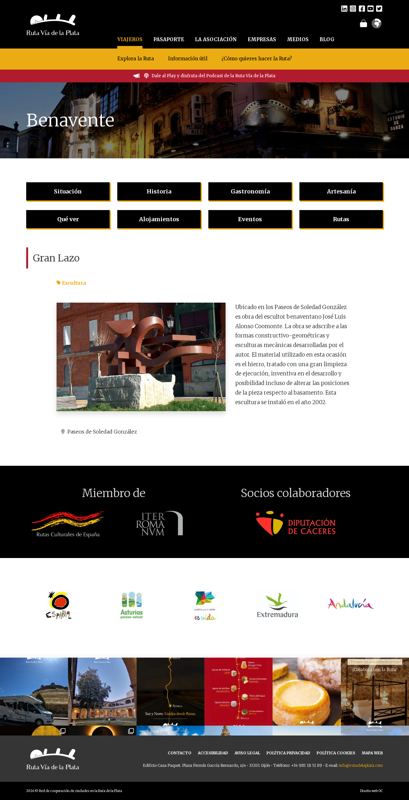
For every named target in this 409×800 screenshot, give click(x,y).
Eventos (250, 219)
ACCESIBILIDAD (213, 753)
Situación (68, 191)
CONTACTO (179, 753)
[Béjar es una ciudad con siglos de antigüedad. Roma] (102, 692)
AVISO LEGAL (247, 753)
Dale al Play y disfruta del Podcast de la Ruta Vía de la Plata (213, 76)
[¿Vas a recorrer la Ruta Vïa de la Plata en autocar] (34, 692)
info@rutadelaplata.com (361, 765)
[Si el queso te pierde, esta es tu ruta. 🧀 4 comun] (238, 692)
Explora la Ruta (135, 59)
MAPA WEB (372, 753)
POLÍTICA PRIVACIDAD (288, 753)
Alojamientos (159, 219)
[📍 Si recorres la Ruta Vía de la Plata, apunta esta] (307, 692)
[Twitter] (379, 8)
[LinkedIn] (344, 8)
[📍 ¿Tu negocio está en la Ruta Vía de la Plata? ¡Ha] (375, 692)
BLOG (327, 39)
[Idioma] (376, 25)
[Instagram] (353, 8)
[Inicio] (53, 23)
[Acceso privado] (363, 23)
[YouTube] (370, 8)
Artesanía (341, 191)
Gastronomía (250, 191)
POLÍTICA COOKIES (336, 753)
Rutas (341, 219)
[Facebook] (362, 8)
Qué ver (68, 219)
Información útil (187, 59)
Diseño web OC (371, 791)
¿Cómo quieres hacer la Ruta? (256, 59)
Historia (159, 191)
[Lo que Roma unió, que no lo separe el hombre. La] (170, 692)
